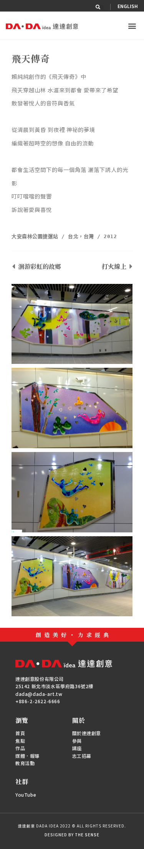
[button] (101, 7)
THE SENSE (87, 834)
